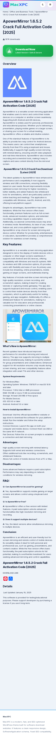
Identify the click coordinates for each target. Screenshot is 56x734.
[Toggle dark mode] (43, 4)
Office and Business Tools (21, 12)
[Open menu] (50, 4)
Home (5, 12)
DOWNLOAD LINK (10, 573)
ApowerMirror (9, 111)
